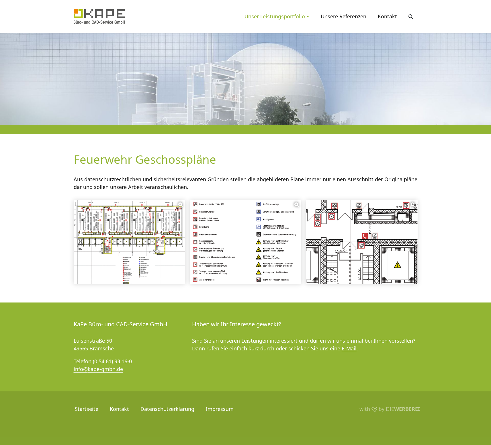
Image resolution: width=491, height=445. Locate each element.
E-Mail (349, 348)
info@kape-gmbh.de (98, 369)
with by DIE (389, 408)
